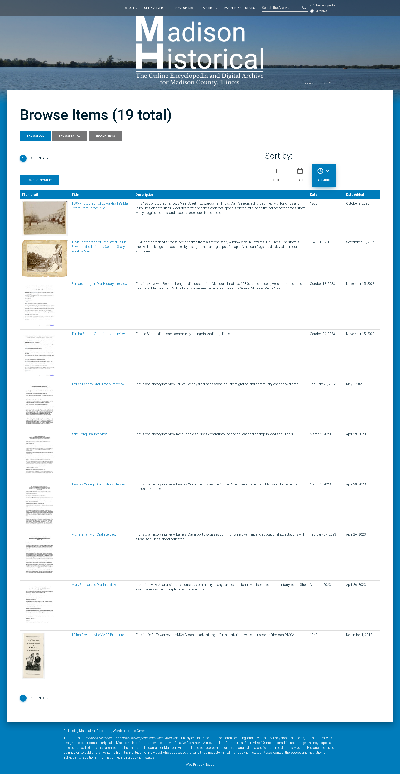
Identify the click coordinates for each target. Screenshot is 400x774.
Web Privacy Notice (200, 764)
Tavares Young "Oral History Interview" (100, 484)
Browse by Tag (70, 135)
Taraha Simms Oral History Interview (98, 334)
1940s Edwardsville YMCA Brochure (98, 635)
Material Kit (87, 731)
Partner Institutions (239, 7)
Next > (43, 158)
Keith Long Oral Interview (89, 434)
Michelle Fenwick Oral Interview (94, 534)
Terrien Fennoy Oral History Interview (98, 384)
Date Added (324, 174)
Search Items (105, 135)
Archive (209, 7)
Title (276, 174)
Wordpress (121, 731)
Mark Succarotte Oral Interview (94, 585)
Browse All (35, 135)
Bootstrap (104, 731)
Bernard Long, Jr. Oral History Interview (99, 284)
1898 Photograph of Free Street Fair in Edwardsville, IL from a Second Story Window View (99, 246)
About (130, 7)
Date (300, 174)
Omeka (142, 731)
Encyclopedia (183, 7)
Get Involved (154, 7)
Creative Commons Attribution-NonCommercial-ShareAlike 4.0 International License (234, 743)
